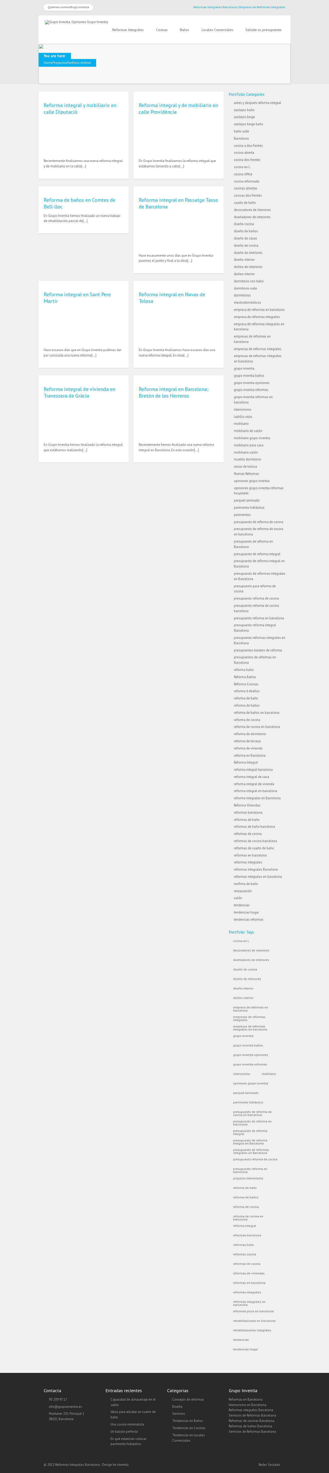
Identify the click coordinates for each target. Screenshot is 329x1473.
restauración (243, 891)
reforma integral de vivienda (254, 784)
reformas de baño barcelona (254, 826)
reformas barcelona (248, 812)
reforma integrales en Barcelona (257, 798)
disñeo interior (244, 274)
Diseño (177, 1406)
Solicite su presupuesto (263, 29)
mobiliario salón (246, 452)
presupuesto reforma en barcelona (259, 618)
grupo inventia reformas (251, 390)
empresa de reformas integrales (257, 317)
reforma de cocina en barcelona (257, 727)
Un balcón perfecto (124, 1431)
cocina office (243, 174)
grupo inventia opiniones (252, 383)
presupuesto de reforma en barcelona (252, 1122)
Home (48, 63)
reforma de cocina (247, 720)
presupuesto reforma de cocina (256, 598)
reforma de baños (247, 705)
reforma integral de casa (251, 777)
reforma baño (244, 670)
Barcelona (241, 138)
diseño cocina (244, 224)
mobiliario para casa (248, 445)
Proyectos (59, 63)
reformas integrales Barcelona (256, 869)
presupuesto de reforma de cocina (258, 522)
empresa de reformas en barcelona (259, 309)
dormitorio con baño (249, 281)
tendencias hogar (246, 912)
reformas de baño (247, 819)
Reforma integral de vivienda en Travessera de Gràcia (79, 392)
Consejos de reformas (188, 1399)
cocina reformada (246, 181)
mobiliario (241, 423)
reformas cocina (244, 1254)
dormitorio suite (245, 288)
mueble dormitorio (247, 459)
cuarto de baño (245, 202)
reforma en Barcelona (250, 755)
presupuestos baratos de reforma (258, 650)
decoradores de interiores (252, 210)
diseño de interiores (248, 253)
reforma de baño (246, 698)
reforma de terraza (247, 741)
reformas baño (243, 1245)
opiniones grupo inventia (252, 481)
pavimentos (242, 515)
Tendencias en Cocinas (188, 1428)
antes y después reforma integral (257, 103)
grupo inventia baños (249, 375)
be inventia (121, 1464)
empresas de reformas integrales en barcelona (250, 1027)
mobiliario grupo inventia (252, 438)
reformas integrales (248, 862)
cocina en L (242, 167)
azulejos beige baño (248, 124)
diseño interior (244, 259)
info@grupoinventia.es (65, 1406)
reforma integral (244, 1226)
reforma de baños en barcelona (256, 712)
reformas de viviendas (248, 1273)
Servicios (178, 1413)
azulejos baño (244, 110)
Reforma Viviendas (247, 805)
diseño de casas (245, 238)
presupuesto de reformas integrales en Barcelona (251, 1151)
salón (238, 898)
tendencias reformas (248, 919)
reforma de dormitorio (250, 734)
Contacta (82, 7)
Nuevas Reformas (246, 473)
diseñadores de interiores (252, 217)
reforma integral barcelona (253, 769)
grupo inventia (244, 368)
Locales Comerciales (217, 29)
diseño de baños (246, 231)
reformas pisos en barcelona (253, 1311)
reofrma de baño (246, 884)
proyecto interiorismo (248, 1178)
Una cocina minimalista (127, 1424)
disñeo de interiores (248, 267)
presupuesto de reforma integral (257, 554)
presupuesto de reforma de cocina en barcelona (252, 1113)
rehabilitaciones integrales (252, 1330)
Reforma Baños (245, 677)
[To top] (164, 1458)
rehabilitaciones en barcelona (254, 1321)
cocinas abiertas (245, 188)
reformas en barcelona (250, 855)
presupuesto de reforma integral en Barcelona (250, 1141)
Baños (184, 29)
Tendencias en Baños (187, 1421)
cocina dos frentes (247, 160)
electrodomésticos (247, 302)
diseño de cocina (246, 245)
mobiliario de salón (248, 431)
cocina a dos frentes (248, 145)
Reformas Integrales (128, 29)
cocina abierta (244, 152)
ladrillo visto (243, 417)
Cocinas (162, 29)
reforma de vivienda (248, 748)
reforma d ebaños (247, 691)
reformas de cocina (248, 834)
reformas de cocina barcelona (255, 841)
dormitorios (242, 295)
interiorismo (242, 409)
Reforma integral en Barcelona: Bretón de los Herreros (173, 392)
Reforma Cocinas (246, 684)
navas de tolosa (245, 466)
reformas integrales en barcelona (258, 876)
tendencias (242, 905)
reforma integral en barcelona (255, 791)
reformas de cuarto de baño (254, 848)
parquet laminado (247, 500)
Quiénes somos (59, 7)
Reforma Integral (246, 762)
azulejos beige (244, 117)
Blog (73, 7)
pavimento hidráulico (249, 507)
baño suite (241, 131)
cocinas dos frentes (248, 195)
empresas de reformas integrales (257, 349)
